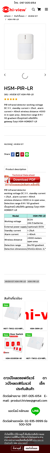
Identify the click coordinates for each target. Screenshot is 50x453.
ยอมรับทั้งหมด (31, 448)
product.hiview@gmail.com (29, 400)
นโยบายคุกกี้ (23, 443)
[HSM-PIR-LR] (25, 47)
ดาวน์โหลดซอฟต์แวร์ (18, 378)
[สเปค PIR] (22, 179)
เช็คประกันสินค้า (30, 386)
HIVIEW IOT (19, 144)
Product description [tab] (16, 169)
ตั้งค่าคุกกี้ (17, 448)
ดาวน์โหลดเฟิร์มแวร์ (26, 380)
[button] (32, 9)
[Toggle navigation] (46, 9)
